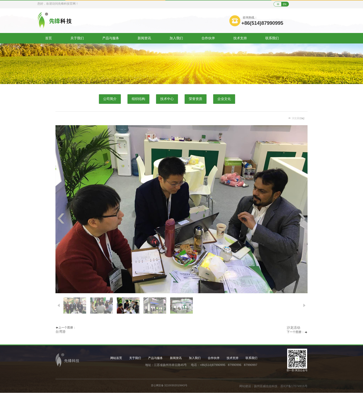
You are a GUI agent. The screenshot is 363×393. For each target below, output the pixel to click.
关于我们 (77, 38)
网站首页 (116, 358)
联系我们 (272, 38)
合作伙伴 (208, 38)
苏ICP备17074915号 (294, 386)
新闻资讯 (144, 38)
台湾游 (60, 331)
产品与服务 (110, 38)
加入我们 (176, 38)
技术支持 (240, 38)
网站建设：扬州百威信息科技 (258, 386)
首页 (48, 38)
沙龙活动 (293, 327)
